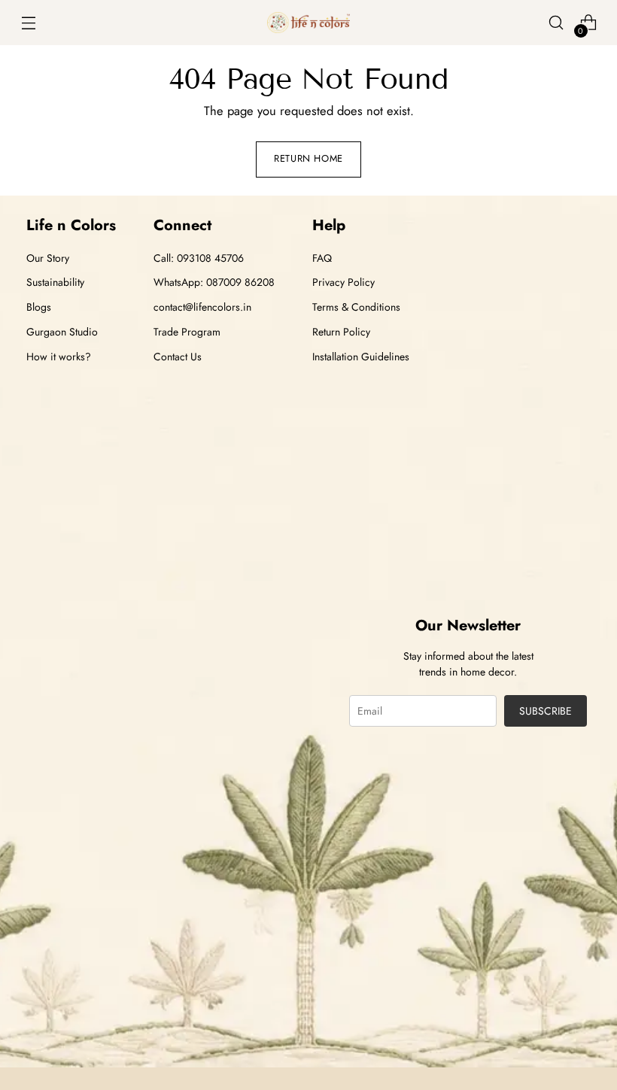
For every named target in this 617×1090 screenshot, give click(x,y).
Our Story (47, 258)
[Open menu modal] (28, 23)
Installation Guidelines (360, 356)
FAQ (322, 258)
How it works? (58, 356)
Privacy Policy (343, 282)
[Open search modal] (556, 23)
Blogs (38, 306)
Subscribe (545, 710)
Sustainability (55, 282)
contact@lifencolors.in (202, 306)
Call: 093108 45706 (198, 258)
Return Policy (341, 331)
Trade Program (186, 331)
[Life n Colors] (308, 22)
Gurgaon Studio (62, 331)
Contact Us (177, 356)
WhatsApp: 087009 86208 (214, 282)
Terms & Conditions (356, 306)
